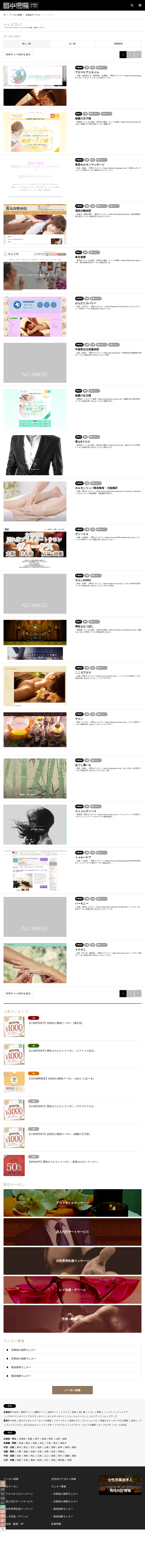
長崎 (33, 1460)
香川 (60, 1456)
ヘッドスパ (109, 1412)
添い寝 (82, 1412)
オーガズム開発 (120, 1420)
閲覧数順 (118, 43)
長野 (53, 1447)
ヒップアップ (110, 1416)
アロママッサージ (36, 1416)
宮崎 (53, 1460)
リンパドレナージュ (76, 1416)
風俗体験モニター (21, 1375)
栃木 (28, 1443)
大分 (46, 1460)
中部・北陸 (9, 1447)
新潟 (19, 1447)
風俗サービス (10, 1420)
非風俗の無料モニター (23, 1349)
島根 (26, 1456)
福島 (64, 1439)
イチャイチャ (60, 1420)
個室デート (39, 1412)
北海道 (22, 1439)
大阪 (39, 1451)
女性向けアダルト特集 (63, 1479)
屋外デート (26, 1412)
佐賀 (26, 1460)
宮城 (44, 1439)
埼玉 (42, 1443)
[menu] (139, 5)
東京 (55, 1443)
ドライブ (65, 1412)
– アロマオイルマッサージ (18, 1493)
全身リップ (136, 1420)
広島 (39, 1456)
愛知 (74, 1447)
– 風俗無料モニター (62, 1508)
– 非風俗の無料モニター (64, 1493)
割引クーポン (11, 1486)
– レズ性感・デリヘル (16, 1516)
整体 (99, 1412)
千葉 (49, 1443)
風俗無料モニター (21, 1367)
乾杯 (74, 1412)
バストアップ (95, 1416)
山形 (58, 1439)
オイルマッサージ (56, 1416)
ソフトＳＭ (46, 1425)
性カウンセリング (27, 1420)
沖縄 (69, 1460)
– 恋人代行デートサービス (18, 1501)
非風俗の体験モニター (23, 1358)
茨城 (21, 1443)
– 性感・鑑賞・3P (14, 1523)
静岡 (67, 1447)
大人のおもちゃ (31, 1425)
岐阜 (60, 1447)
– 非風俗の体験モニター (64, 1501)
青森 (30, 1439)
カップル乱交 (120, 1425)
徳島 (53, 1456)
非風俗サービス (11, 1412)
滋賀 (26, 1451)
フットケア (122, 1412)
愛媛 (67, 1456)
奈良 (53, 1451)
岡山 (33, 1456)
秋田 (51, 1439)
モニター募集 (58, 1486)
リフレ (91, 1412)
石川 (33, 1447)
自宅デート (53, 1412)
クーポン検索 (72, 1390)
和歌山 (61, 1451)
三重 (19, 1451)
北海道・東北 (10, 1439)
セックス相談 (45, 1420)
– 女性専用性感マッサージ (18, 1508)
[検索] (131, 5)
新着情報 (56, 1523)
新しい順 (26, 43)
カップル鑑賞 (89, 1425)
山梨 (46, 1447)
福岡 (19, 1460)
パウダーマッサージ (15, 1416)
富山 (26, 1447)
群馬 (35, 1443)
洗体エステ (74, 1420)
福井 (39, 1447)
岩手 (37, 1439)
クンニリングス (13, 1425)
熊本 (39, 1460)
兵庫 (46, 1451)
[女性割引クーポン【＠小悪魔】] (21, 5)
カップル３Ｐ (104, 1425)
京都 (33, 1451)
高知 (74, 1456)
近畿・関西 (9, 1451)
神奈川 (63, 1443)
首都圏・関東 (10, 1443)
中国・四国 (9, 1456)
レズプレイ (75, 1425)
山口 (46, 1456)
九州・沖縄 (9, 1460)
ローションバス (90, 1420)
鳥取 (19, 1456)
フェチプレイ (60, 1425)
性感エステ (105, 1420)
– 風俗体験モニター (62, 1516)
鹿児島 (61, 1460)
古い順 (72, 43)
